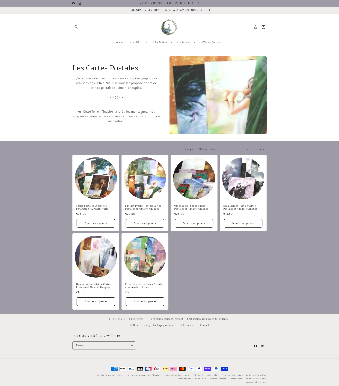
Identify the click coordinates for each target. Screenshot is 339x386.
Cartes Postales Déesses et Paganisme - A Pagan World (92, 207)
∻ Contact (203, 325)
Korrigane (110, 375)
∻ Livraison (187, 325)
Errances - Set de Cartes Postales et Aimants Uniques (144, 286)
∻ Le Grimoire (117, 319)
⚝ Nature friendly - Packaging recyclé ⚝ (153, 325)
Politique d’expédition (256, 375)
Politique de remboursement (176, 375)
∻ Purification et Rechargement (165, 319)
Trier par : (190, 149)
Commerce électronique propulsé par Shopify (137, 375)
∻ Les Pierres (136, 319)
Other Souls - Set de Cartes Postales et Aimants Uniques (191, 207)
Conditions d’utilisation (232, 375)
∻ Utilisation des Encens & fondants (207, 319)
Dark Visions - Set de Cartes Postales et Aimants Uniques (240, 207)
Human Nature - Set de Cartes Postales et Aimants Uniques (93, 286)
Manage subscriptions (256, 382)
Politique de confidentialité (205, 375)
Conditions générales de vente (191, 379)
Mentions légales (218, 379)
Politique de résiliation (256, 379)
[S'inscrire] (132, 345)
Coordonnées (236, 379)
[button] (76, 27)
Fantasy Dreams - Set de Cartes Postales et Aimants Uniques (143, 207)
